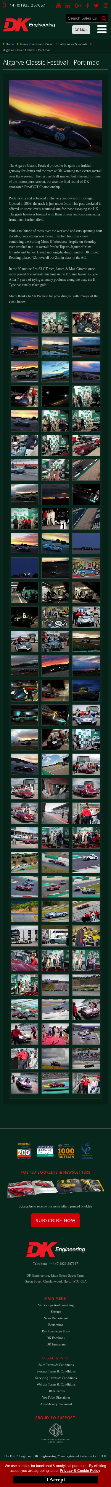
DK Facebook (55, 1338)
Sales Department (56, 1318)
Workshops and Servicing (56, 1305)
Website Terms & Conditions (56, 1384)
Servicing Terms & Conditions (56, 1378)
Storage (56, 1311)
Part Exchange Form (56, 1331)
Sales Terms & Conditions (56, 1365)
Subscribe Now (55, 1220)
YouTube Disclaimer (56, 1397)
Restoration (56, 1324)
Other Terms (56, 1391)
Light (83, 29)
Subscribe (26, 1206)
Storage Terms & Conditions (56, 1371)
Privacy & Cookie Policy (80, 1471)
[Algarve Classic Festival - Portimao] (24, 323)
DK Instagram (56, 1344)
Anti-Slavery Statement (56, 1404)
